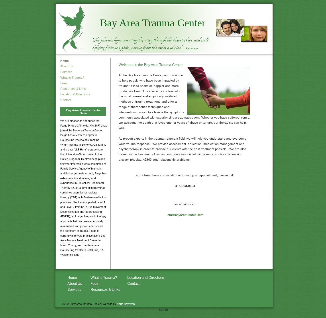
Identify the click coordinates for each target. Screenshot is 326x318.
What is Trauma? (72, 77)
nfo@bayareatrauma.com (185, 215)
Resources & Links (73, 88)
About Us (66, 66)
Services (66, 72)
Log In (163, 309)
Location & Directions (75, 94)
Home (72, 277)
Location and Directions (146, 277)
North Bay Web (126, 304)
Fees (63, 83)
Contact (65, 99)
